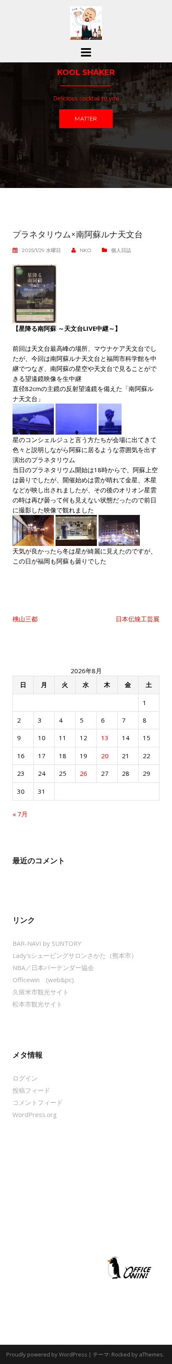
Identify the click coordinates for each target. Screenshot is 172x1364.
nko (85, 250)
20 (105, 755)
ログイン (25, 1078)
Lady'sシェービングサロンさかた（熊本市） (75, 955)
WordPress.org (35, 1114)
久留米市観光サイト (41, 992)
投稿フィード (31, 1090)
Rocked (120, 1354)
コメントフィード (38, 1102)
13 (105, 737)
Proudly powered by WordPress (46, 1354)
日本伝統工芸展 (137, 619)
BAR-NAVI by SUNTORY (47, 943)
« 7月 (20, 814)
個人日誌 (121, 250)
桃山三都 (25, 619)
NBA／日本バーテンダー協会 (53, 967)
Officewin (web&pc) (43, 979)
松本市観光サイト (38, 1004)
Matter (86, 118)
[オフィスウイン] (128, 1267)
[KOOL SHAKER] (86, 22)
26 (83, 773)
